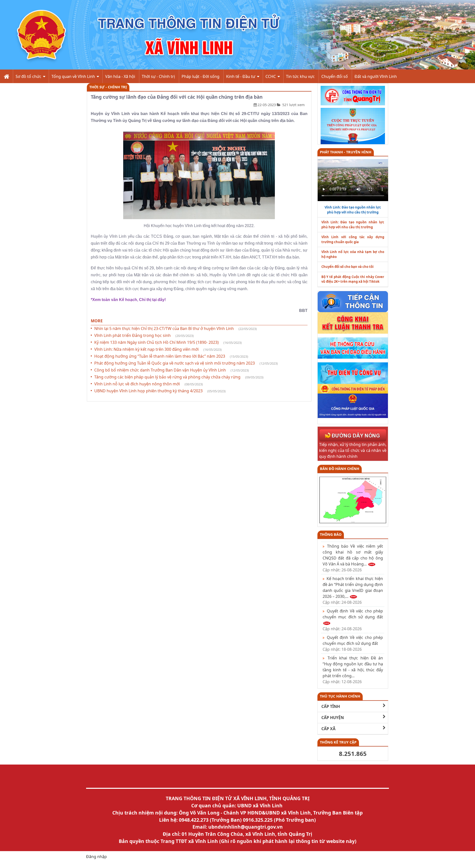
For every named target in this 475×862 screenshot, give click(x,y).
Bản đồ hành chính (339, 468)
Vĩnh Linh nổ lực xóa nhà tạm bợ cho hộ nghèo (352, 254)
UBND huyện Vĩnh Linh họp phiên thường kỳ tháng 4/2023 (160, 391)
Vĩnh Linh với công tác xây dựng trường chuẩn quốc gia (352, 239)
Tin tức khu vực (300, 76)
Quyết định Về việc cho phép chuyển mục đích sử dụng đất (353, 643)
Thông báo (330, 534)
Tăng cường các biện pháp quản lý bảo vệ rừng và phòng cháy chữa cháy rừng (178, 377)
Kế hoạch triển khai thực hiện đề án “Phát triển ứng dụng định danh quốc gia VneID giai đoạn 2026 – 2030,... (353, 590)
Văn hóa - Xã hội (120, 76)
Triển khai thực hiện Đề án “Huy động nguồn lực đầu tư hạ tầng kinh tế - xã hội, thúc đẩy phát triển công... (353, 669)
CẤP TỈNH (330, 706)
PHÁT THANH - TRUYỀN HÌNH (345, 152)
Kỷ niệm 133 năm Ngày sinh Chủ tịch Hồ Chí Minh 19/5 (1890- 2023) (168, 342)
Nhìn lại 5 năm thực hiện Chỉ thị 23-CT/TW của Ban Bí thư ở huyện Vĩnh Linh (175, 328)
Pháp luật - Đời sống (200, 76)
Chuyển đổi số (334, 76)
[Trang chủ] (6, 76)
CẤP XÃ (328, 728)
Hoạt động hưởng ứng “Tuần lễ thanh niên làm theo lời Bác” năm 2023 (171, 356)
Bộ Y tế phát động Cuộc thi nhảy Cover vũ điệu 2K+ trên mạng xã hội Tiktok (352, 279)
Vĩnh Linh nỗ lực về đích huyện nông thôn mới (148, 384)
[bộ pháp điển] (353, 388)
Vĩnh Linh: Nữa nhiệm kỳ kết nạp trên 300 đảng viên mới (158, 349)
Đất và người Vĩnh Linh (376, 76)
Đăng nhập (96, 856)
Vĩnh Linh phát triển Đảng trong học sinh (144, 335)
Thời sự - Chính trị (158, 76)
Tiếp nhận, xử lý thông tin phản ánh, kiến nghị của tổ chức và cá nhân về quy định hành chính (353, 450)
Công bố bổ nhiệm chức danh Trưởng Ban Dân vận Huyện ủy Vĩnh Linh (171, 370)
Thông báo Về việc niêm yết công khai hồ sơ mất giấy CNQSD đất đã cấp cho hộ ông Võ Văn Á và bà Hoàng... (353, 558)
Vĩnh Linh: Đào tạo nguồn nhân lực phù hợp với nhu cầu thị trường (352, 224)
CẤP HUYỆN (332, 717)
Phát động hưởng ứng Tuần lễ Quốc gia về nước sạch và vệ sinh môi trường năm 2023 (186, 363)
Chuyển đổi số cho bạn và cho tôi (347, 266)
